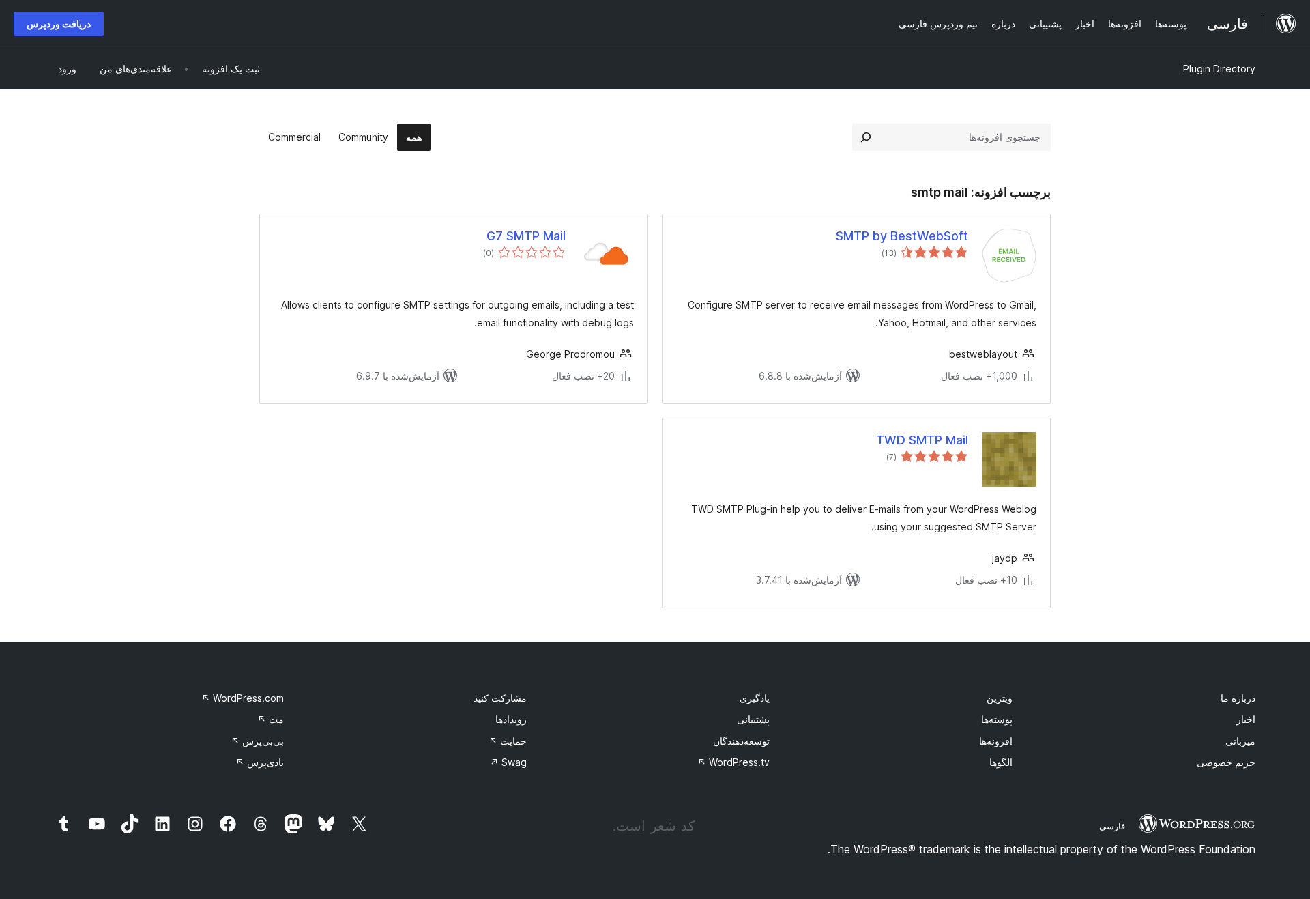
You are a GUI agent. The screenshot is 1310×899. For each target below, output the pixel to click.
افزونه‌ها (996, 741)
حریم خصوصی (1226, 762)
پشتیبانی (753, 719)
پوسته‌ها (997, 719)
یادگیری (755, 698)
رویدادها (511, 719)
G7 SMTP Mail (526, 236)
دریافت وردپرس (59, 23)
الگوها (1001, 762)
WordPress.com (242, 698)
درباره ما (1238, 698)
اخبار (1245, 719)
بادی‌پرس (259, 762)
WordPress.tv (733, 762)
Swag (508, 762)
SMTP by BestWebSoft (902, 236)
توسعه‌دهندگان (741, 741)
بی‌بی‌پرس (257, 741)
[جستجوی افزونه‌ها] (865, 137)
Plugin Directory (1219, 68)
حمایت (508, 741)
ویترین (1000, 698)
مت (270, 719)
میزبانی (1240, 741)
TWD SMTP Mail (922, 440)
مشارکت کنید (500, 698)
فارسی (1112, 825)
